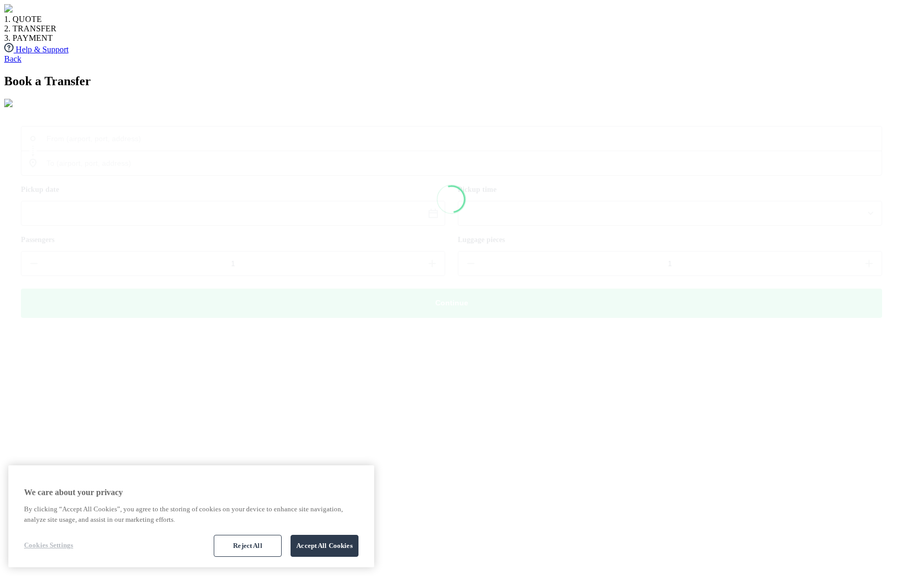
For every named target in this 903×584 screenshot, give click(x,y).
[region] (191, 516)
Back (12, 58)
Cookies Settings (48, 545)
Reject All (247, 545)
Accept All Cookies (324, 545)
